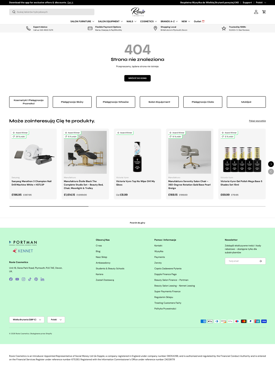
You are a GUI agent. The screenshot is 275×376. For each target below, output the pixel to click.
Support (247, 2)
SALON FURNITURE (80, 21)
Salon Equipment (159, 102)
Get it (70, 2)
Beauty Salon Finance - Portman (171, 279)
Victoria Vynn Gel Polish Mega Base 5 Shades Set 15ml (241, 183)
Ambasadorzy (103, 262)
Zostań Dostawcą (105, 279)
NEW (184, 21)
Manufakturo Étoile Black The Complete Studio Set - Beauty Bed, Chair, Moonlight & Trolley (83, 185)
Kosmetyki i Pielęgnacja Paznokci (29, 102)
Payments (159, 257)
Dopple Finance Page (165, 274)
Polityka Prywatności (165, 308)
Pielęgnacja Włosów (116, 102)
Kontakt (158, 245)
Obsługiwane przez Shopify (41, 333)
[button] (264, 12)
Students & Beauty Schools (110, 268)
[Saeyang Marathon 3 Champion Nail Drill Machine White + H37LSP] (33, 152)
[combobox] (51, 12)
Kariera (99, 274)
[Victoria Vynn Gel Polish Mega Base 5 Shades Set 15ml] (242, 152)
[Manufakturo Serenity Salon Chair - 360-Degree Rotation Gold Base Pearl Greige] (189, 152)
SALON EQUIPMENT (109, 21)
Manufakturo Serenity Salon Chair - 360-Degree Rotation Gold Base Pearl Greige (189, 185)
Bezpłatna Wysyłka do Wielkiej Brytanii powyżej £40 (209, 2)
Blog (98, 251)
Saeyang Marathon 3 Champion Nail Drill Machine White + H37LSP (31, 183)
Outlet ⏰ (199, 21)
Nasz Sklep (101, 257)
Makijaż (246, 102)
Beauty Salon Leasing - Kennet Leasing (174, 285)
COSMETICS (147, 21)
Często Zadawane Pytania (167, 268)
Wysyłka (158, 251)
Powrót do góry (137, 222)
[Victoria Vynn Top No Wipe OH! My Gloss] (137, 152)
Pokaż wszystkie (257, 120)
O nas (99, 245)
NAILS (130, 21)
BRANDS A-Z (168, 21)
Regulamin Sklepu (163, 297)
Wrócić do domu (137, 78)
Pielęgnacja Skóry (72, 102)
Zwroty (158, 262)
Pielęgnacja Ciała (203, 102)
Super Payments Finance (167, 291)
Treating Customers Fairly (167, 302)
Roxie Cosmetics (22, 333)
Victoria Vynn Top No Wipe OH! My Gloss (135, 183)
